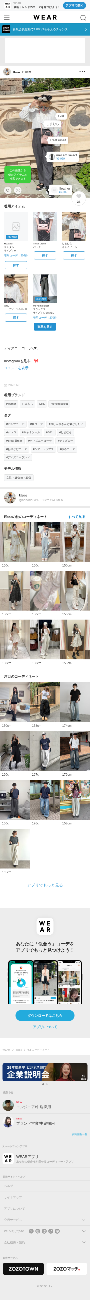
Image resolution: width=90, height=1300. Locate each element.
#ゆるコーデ (67, 449)
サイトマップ (13, 1197)
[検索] (83, 18)
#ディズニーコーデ (40, 440)
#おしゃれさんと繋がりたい (66, 423)
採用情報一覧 (79, 1134)
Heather (11, 403)
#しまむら (65, 432)
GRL (42, 403)
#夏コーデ (36, 423)
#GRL (49, 432)
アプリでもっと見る (45, 885)
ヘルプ (8, 1186)
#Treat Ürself (14, 440)
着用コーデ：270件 (45, 317)
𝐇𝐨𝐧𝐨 (19, 1049)
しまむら (27, 403)
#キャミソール (31, 432)
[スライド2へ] (47, 1084)
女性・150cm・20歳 (18, 477)
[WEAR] (44, 17)
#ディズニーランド (18, 457)
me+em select (59, 403)
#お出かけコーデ (16, 449)
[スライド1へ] (43, 1084)
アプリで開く (75, 5)
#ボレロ (11, 432)
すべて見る (77, 517)
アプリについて (45, 1027)
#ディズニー (65, 440)
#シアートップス (43, 449)
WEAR (6, 1049)
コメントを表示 (16, 368)
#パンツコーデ (15, 423)
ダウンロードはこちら (45, 1016)
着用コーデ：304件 (16, 255)
